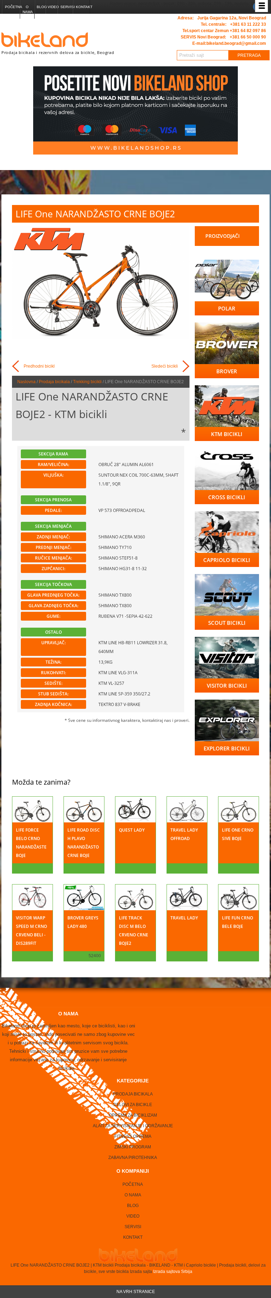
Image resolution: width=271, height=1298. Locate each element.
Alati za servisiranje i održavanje (133, 1125)
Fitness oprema (132, 1136)
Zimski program (132, 1147)
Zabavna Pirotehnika (132, 1157)
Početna (12, 7)
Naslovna (26, 381)
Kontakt (83, 7)
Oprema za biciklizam (133, 1115)
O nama (28, 9)
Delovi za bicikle (132, 1104)
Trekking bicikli (87, 381)
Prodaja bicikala (54, 381)
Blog (41, 7)
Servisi (66, 7)
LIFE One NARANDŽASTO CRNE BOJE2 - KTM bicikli (92, 405)
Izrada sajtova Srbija (172, 1271)
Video (52, 7)
